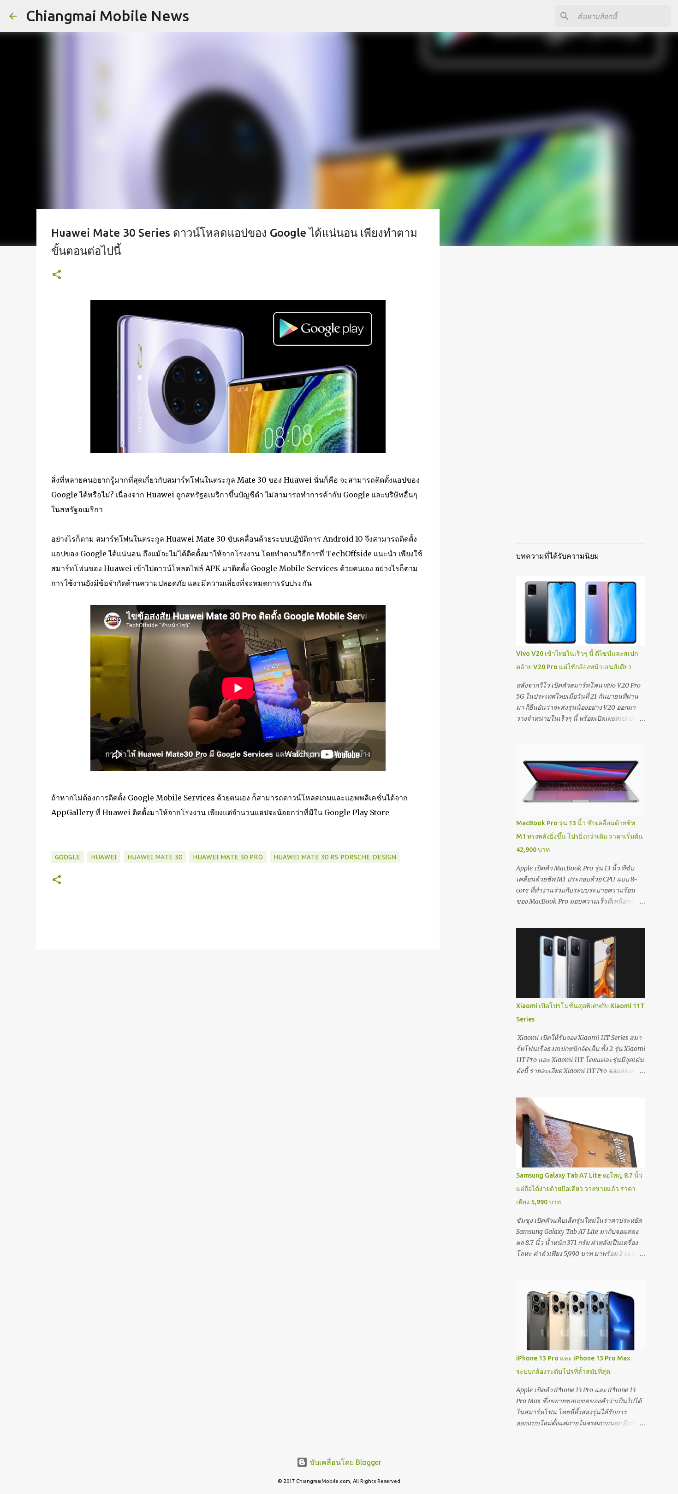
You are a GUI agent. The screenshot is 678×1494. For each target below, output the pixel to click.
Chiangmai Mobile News (107, 15)
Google (67, 857)
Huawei (104, 857)
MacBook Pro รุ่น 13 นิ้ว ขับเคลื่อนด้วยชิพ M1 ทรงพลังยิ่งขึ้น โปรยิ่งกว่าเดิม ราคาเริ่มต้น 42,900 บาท (579, 836)
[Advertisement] (486, 398)
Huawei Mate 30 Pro (228, 857)
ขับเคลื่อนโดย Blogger (344, 1462)
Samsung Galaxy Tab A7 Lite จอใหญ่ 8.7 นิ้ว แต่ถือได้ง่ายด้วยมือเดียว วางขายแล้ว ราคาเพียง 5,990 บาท (579, 1189)
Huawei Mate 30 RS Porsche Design (335, 857)
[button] (56, 275)
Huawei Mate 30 (154, 857)
